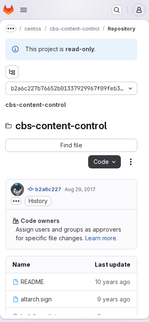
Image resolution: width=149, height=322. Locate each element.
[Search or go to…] (117, 10)
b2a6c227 (47, 189)
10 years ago (112, 281)
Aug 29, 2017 (80, 189)
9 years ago (113, 299)
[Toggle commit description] (16, 201)
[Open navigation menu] (23, 10)
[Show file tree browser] (12, 71)
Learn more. (101, 238)
